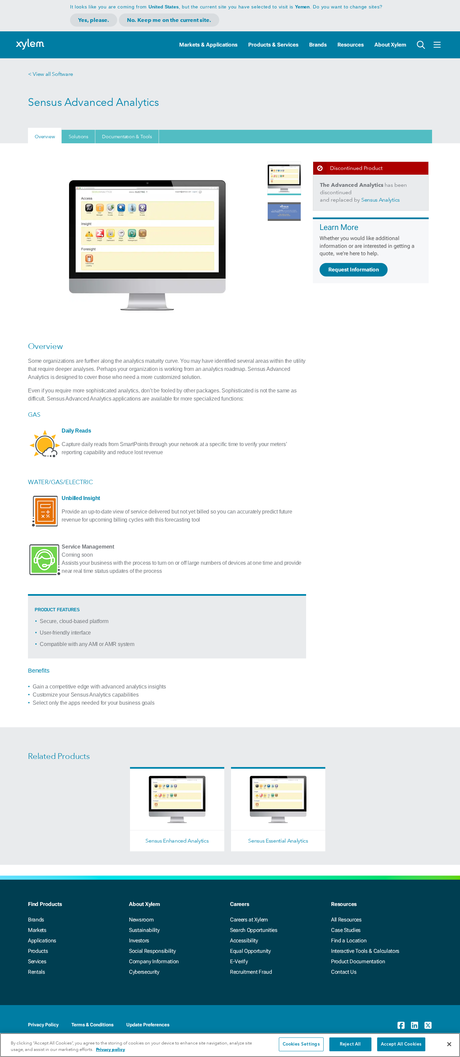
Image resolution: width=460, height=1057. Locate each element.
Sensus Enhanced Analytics (176, 841)
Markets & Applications (208, 44)
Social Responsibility (152, 951)
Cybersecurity (144, 972)
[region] (230, 1045)
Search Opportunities (253, 930)
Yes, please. (93, 20)
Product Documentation (358, 961)
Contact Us (344, 972)
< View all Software (50, 74)
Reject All (350, 1044)
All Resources (346, 919)
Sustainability (144, 930)
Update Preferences (147, 1024)
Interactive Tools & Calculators (365, 951)
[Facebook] (401, 1025)
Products (38, 951)
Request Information (353, 269)
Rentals (36, 972)
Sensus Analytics (380, 200)
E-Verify (239, 961)
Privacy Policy (43, 1024)
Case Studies (346, 930)
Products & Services (273, 44)
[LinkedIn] (414, 1025)
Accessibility (244, 940)
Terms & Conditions (92, 1024)
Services (37, 961)
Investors (139, 940)
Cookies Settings (301, 1044)
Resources (350, 44)
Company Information (154, 961)
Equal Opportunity (250, 951)
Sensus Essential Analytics (278, 841)
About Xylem (390, 44)
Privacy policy (110, 1050)
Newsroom (141, 919)
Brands (318, 44)
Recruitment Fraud (251, 972)
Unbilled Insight (81, 498)
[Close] (449, 1044)
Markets (37, 930)
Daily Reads (76, 431)
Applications (42, 940)
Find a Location (348, 940)
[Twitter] (428, 1025)
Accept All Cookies (401, 1044)
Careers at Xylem (249, 919)
